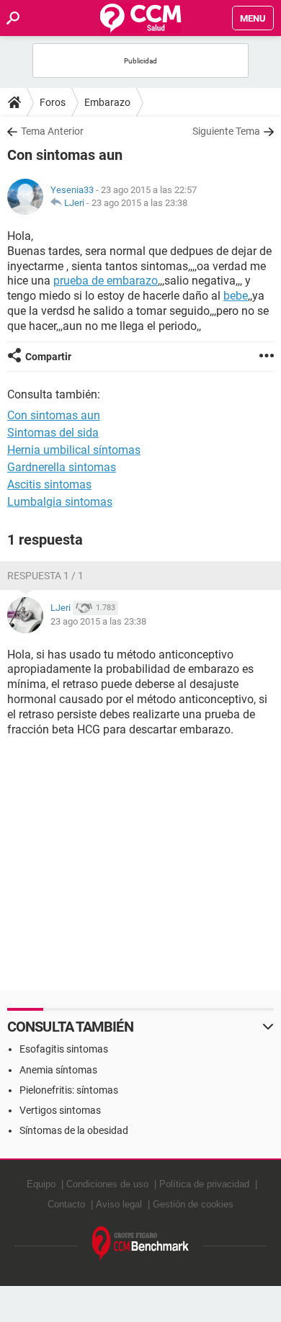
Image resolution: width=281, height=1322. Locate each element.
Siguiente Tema (226, 131)
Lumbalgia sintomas (59, 502)
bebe (235, 296)
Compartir (48, 356)
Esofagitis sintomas (63, 1049)
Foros (53, 102)
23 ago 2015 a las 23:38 (139, 202)
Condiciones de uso (107, 1184)
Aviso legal (119, 1204)
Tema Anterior (52, 131)
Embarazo (107, 102)
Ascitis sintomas (49, 484)
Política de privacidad (204, 1184)
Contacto (66, 1204)
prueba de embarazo (105, 280)
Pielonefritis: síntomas (68, 1090)
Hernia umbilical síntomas (73, 450)
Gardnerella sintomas (61, 467)
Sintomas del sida (53, 432)
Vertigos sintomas (60, 1110)
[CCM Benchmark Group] (141, 1243)
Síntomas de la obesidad (73, 1130)
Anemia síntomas (58, 1070)
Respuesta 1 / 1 (45, 575)
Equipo (41, 1184)
